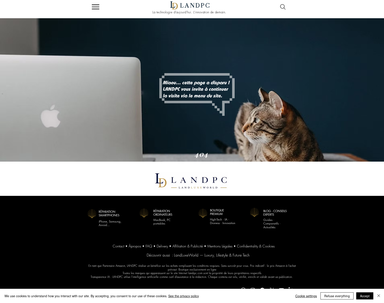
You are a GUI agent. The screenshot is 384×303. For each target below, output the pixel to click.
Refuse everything (337, 296)
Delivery (162, 246)
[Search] (282, 7)
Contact (118, 246)
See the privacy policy (183, 296)
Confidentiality (247, 246)
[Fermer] (378, 295)
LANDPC (195, 5)
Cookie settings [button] (306, 296)
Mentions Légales (219, 246)
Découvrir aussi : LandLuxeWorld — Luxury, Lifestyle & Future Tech (198, 255)
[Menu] (95, 7)
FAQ (149, 246)
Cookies (268, 246)
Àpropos (135, 246)
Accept (365, 296)
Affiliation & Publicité (187, 246)
